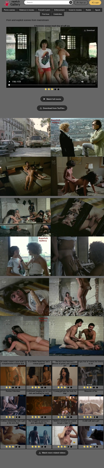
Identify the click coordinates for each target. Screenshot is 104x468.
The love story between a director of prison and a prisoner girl (64, 364)
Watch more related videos (53, 453)
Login (96, 3)
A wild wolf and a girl (90, 421)
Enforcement (59, 10)
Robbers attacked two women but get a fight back (65, 422)
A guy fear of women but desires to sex (90, 363)
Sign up (83, 3)
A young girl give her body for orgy (64, 392)
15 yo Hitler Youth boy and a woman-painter (39, 363)
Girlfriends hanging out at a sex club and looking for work (39, 392)
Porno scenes (9, 10)
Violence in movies (26, 10)
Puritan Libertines (13, 391)
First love (45, 14)
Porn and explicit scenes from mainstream (27, 20)
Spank (97, 10)
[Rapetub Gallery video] (13, 5)
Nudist (88, 10)
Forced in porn (44, 10)
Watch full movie (53, 99)
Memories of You (90, 391)
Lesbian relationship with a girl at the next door (13, 422)
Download (91, 30)
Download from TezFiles (53, 108)
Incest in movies (75, 10)
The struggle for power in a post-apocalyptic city (38, 422)
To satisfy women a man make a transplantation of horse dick (13, 363)
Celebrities (58, 14)
